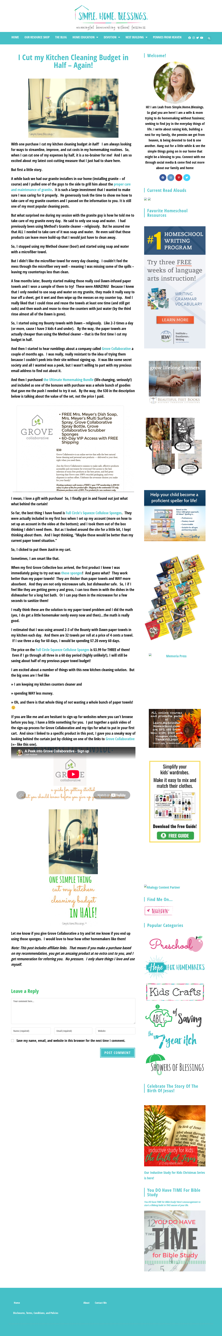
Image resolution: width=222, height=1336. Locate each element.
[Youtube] (201, 37)
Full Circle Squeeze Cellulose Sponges (62, 649)
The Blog (61, 37)
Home (15, 37)
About (86, 1302)
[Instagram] (193, 37)
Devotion (110, 37)
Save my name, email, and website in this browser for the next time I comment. (70, 1040)
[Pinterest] (178, 177)
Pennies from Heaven (167, 37)
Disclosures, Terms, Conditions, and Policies (35, 1313)
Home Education (83, 37)
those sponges (71, 572)
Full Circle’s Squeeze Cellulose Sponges (94, 512)
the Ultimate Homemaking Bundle (68, 379)
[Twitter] (197, 37)
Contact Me (101, 1302)
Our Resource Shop (37, 37)
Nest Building (135, 37)
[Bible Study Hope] (175, 1240)
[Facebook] (189, 37)
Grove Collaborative (116, 348)
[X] (186, 177)
